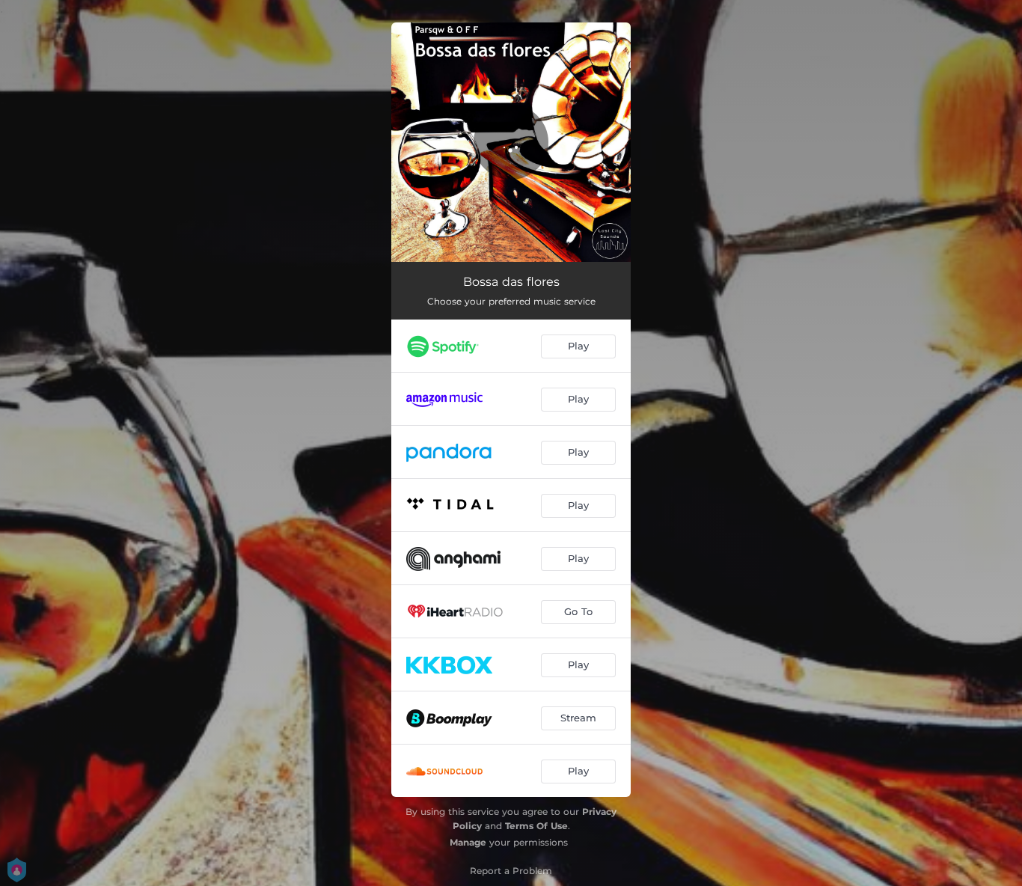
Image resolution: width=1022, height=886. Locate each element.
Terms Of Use (536, 825)
